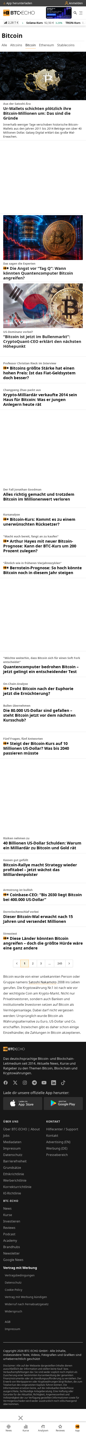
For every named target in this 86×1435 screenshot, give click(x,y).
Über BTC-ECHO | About (21, 1129)
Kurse (7, 1215)
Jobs (6, 1135)
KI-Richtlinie (12, 1193)
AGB (7, 1322)
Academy (10, 1240)
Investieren (11, 1221)
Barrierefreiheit (15, 1161)
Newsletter (11, 1253)
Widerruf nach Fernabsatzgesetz (27, 1304)
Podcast (9, 1234)
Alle (4, 45)
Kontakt (52, 1135)
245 (59, 963)
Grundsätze (12, 1167)
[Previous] (4, 1415)
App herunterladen (19, 3)
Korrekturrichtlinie (17, 1187)
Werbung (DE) (56, 1148)
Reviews (9, 1227)
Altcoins (16, 45)
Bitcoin (30, 45)
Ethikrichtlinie (13, 1174)
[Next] (13, 1415)
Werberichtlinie (14, 1180)
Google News (13, 1260)
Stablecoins (66, 45)
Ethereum (46, 45)
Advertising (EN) (58, 1142)
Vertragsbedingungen (20, 1275)
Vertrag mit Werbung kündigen (26, 1297)
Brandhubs (11, 1247)
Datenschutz (12, 1155)
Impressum (12, 1148)
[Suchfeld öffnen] (75, 13)
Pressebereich (57, 1155)
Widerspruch (13, 1311)
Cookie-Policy (13, 1290)
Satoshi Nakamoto (43, 982)
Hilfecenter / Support (62, 1129)
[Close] (21, 1418)
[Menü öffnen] (81, 13)
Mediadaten (12, 1142)
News (7, 1208)
